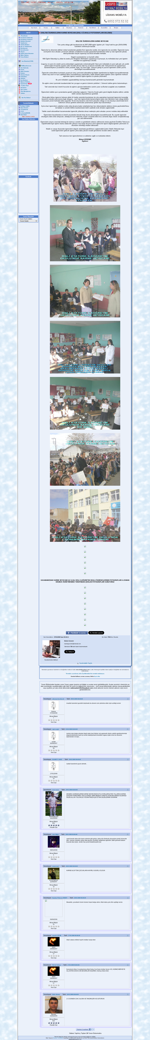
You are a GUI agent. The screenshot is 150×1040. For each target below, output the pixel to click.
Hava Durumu (24, 107)
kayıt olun (97, 676)
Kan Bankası (24, 80)
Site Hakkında (24, 67)
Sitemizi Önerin (25, 75)
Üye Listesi (24, 89)
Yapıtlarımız (24, 43)
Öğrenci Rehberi (25, 82)
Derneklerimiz (24, 50)
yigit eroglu (55, 729)
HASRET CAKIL (57, 759)
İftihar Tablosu (25, 55)
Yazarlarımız (24, 83)
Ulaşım (22, 51)
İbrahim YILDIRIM (58, 1038)
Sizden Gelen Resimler (27, 53)
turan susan (55, 789)
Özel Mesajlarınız (26, 91)
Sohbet (23, 93)
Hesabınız (23, 87)
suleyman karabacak (58, 699)
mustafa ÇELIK (56, 935)
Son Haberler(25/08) (27, 61)
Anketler (23, 78)
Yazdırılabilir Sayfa (86, 663)
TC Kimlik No (24, 109)
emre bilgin (55, 834)
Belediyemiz (24, 48)
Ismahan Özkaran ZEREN (59, 898)
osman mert (55, 866)
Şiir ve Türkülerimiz (26, 46)
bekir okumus (56, 994)
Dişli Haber (24, 114)
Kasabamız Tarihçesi (26, 39)
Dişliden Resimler (26, 41)
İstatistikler (24, 76)
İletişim (23, 73)
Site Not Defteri (26, 97)
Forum (22, 69)
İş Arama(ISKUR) (25, 113)
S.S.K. (22, 111)
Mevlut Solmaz (56, 965)
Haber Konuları (25, 71)
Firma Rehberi (25, 57)
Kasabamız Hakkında (27, 37)
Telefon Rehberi (25, 44)
